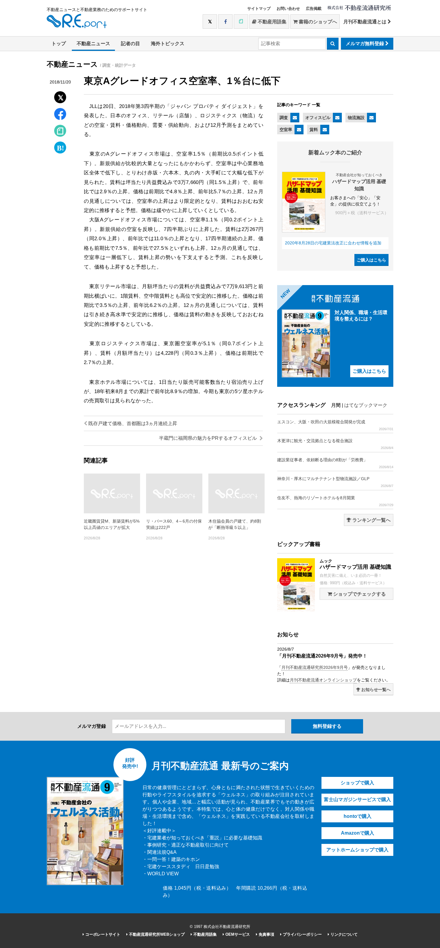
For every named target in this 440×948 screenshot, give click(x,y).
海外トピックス (167, 43)
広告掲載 (313, 8)
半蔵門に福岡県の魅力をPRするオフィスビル (208, 438)
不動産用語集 (271, 21)
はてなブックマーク (365, 405)
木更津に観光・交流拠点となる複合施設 (335, 444)
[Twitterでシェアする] (60, 95)
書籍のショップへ (317, 21)
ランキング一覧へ (371, 520)
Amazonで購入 (357, 833)
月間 (336, 405)
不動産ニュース (93, 43)
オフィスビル (317, 117)
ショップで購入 (357, 782)
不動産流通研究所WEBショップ (156, 934)
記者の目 (130, 43)
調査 (284, 117)
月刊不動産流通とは (365, 21)
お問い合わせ (288, 8)
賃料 (313, 129)
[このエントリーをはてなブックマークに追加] (60, 146)
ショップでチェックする (359, 594)
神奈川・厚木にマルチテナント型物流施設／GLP (335, 482)
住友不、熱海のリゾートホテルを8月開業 (335, 501)
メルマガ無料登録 (365, 43)
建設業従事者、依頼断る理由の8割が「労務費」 (335, 463)
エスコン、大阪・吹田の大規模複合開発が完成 (335, 425)
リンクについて (343, 934)
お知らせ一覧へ (375, 689)
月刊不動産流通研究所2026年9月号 (314, 667)
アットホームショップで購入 (357, 849)
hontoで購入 (357, 816)
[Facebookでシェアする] (60, 114)
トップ (58, 43)
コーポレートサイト (102, 934)
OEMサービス (237, 934)
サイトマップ (259, 8)
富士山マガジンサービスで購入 (357, 799)
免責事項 (265, 934)
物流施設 (356, 117)
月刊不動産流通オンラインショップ (323, 680)
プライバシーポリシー (302, 934)
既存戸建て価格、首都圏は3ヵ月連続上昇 (132, 423)
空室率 (286, 129)
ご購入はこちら (371, 260)
